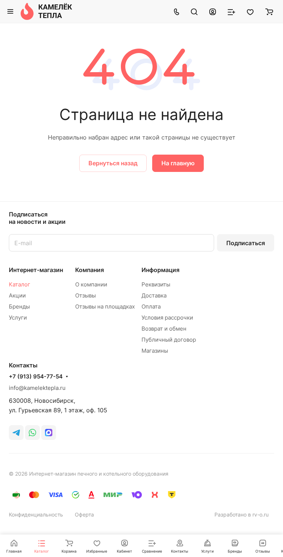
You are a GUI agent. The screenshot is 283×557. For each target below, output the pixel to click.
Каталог (19, 284)
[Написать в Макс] (48, 432)
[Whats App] (32, 432)
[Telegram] (16, 432)
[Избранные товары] (250, 11)
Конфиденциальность (36, 514)
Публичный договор (169, 339)
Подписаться (245, 243)
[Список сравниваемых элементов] (231, 11)
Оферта (84, 514)
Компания (89, 270)
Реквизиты (156, 284)
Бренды (19, 306)
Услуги (18, 317)
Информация (160, 270)
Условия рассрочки (167, 317)
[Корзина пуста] (269, 11)
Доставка (154, 295)
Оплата (151, 306)
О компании (91, 284)
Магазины (155, 350)
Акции (17, 295)
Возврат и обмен (164, 328)
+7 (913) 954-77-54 (36, 376)
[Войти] (212, 11)
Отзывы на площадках (105, 306)
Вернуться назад (112, 163)
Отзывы (85, 295)
